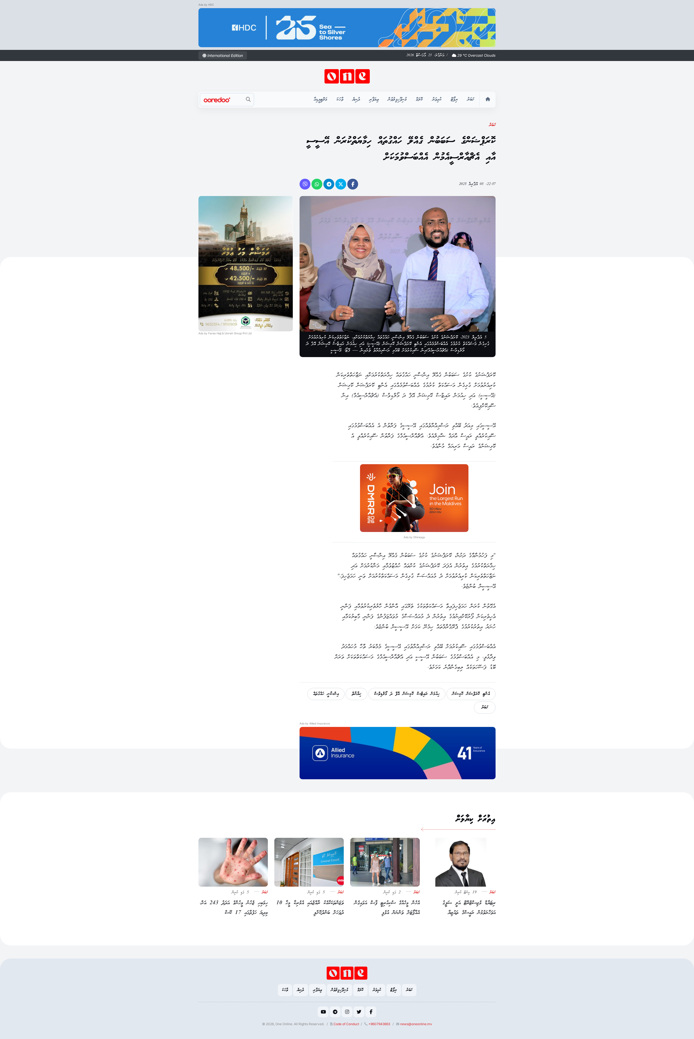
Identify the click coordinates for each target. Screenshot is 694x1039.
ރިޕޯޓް (454, 99)
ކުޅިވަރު (437, 99)
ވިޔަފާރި (374, 99)
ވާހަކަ (339, 99)
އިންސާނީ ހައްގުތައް (326, 694)
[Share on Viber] (305, 184)
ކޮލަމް (419, 99)
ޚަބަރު (470, 99)
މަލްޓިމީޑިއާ (320, 99)
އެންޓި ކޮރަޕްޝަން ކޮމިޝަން (471, 694)
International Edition (224, 55)
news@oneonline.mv (416, 1024)
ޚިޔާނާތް (356, 694)
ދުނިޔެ (356, 99)
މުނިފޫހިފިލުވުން (397, 99)
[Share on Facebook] (352, 184)
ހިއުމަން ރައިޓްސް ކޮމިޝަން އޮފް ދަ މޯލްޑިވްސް (407, 694)
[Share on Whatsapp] (316, 184)
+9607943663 (379, 1024)
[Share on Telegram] (328, 184)
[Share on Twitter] (340, 184)
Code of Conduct (346, 1024)
